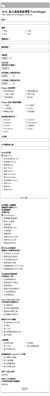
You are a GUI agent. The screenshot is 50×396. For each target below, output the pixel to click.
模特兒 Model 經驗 (8, 319)
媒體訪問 (7, 234)
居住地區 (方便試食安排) (10, 73)
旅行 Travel (8, 168)
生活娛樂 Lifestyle (11, 180)
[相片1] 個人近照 (7, 372)
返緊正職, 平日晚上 (11, 282)
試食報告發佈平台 (9, 117)
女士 (5, 34)
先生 (5, 31)
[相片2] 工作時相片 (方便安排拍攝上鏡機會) (10, 380)
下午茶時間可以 (10, 292)
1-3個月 (7, 105)
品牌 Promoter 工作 (11, 237)
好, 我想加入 (8, 305)
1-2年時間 (7, 108)
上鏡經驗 (4, 340)
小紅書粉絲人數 (7, 145)
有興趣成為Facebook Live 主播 (14, 354)
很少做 (30, 97)
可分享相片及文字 (11, 260)
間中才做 (30, 94)
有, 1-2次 (7, 329)
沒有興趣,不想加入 (11, 314)
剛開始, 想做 (8, 112)
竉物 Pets (7, 186)
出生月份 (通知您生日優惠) (8, 64)
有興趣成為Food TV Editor (14, 266)
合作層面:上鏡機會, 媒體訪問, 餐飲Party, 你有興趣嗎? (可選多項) (9, 208)
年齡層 (4, 55)
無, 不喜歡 (8, 335)
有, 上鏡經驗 (8, 360)
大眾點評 (30, 126)
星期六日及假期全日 (11, 289)
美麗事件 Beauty (10, 162)
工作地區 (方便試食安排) (10, 80)
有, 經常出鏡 (8, 343)
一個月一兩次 (9, 94)
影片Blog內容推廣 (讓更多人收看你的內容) (11, 249)
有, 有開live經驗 (10, 357)
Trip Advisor (8, 129)
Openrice (7, 120)
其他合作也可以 (10, 243)
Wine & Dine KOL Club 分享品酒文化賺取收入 (10, 301)
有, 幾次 (7, 326)
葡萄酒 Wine (8, 165)
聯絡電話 (5, 47)
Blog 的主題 (6, 153)
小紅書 (4, 137)
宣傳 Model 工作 (10, 240)
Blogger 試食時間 (8, 88)
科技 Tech (7, 183)
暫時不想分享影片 (11, 257)
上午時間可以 (9, 295)
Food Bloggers (9, 215)
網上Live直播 (9, 221)
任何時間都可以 (10, 279)
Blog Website (32, 123)
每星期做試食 (32, 91)
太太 (29, 34)
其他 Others (8, 190)
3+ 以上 (30, 108)
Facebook (31, 120)
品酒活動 (7, 224)
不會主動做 (8, 97)
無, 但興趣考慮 (33, 346)
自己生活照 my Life (11, 159)
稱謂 (3, 28)
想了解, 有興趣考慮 (11, 308)
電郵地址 (5, 39)
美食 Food (7, 156)
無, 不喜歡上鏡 (9, 349)
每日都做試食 (9, 91)
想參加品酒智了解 (11, 311)
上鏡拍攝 (7, 231)
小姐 (29, 31)
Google (30, 129)
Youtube (7, 126)
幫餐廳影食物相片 (11, 218)
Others (6, 132)
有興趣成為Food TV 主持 (13, 269)
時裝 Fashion (8, 171)
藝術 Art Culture (10, 174)
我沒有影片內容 (10, 263)
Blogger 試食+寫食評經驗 (11, 102)
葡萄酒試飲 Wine (10, 227)
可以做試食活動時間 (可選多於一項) (9, 275)
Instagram (7, 123)
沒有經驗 (30, 112)
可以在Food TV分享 (11, 253)
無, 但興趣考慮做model (12, 332)
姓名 (3, 20)
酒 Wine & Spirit (10, 177)
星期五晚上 (8, 286)
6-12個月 (30, 105)
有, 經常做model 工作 (12, 322)
